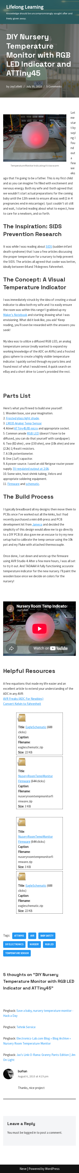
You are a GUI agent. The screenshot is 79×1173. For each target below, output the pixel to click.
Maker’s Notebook (15, 315)
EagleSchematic (35, 727)
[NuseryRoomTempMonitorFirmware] (21, 766)
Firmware (13, 484)
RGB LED (33, 433)
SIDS (49, 246)
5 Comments (54, 86)
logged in (30, 1133)
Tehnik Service (26, 1027)
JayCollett (16, 86)
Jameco (37, 524)
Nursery (34, 944)
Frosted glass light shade (22, 418)
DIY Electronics (14, 944)
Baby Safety (46, 935)
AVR (32, 935)
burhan (22, 1071)
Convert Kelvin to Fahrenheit (22, 704)
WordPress (52, 1169)
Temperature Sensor (17, 953)
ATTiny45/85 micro (26, 428)
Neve (23, 1169)
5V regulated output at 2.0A (31, 469)
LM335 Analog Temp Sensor (24, 423)
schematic (32, 484)
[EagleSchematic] (21, 722)
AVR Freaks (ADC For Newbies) (23, 699)
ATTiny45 (19, 935)
